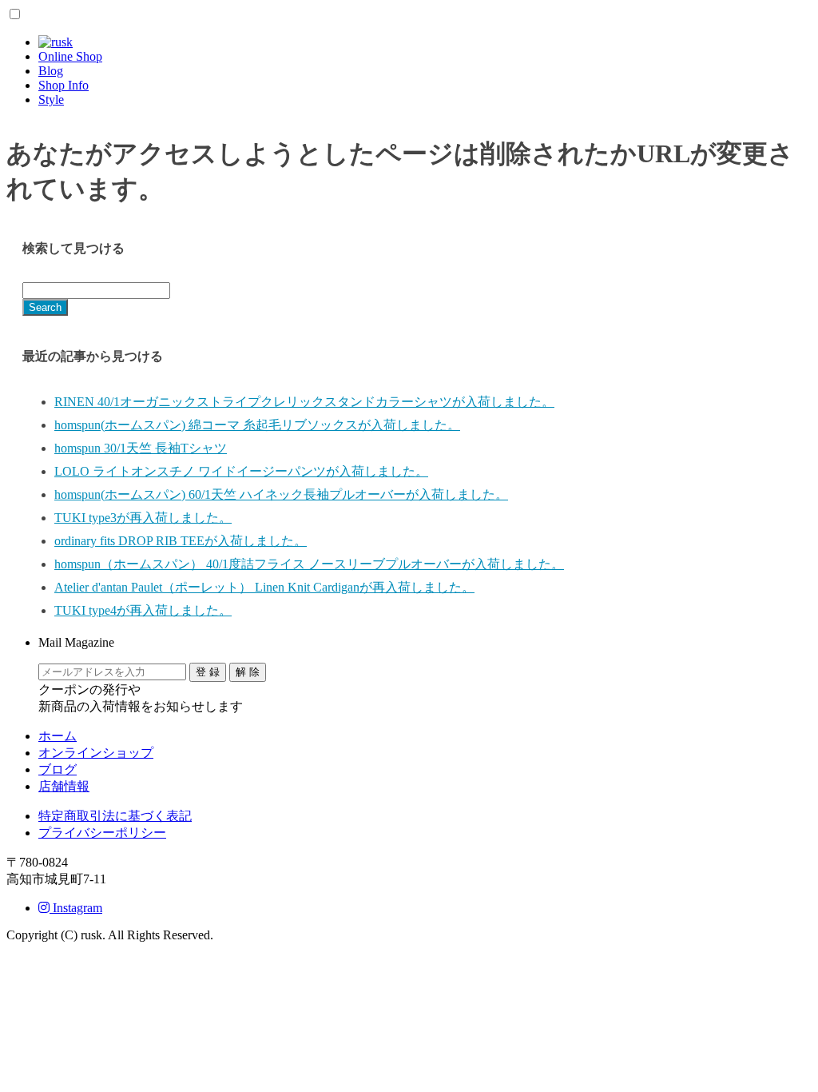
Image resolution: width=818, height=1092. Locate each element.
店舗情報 (63, 786)
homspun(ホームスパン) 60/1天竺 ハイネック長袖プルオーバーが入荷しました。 (281, 494)
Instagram (76, 908)
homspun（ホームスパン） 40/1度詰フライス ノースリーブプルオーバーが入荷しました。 (309, 564)
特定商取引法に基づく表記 (115, 816)
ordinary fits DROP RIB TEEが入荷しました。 (180, 541)
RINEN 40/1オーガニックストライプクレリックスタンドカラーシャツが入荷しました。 (304, 402)
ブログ (57, 769)
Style (51, 99)
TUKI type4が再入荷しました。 (143, 610)
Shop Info (63, 85)
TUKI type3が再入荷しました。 (143, 517)
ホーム (57, 736)
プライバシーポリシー (102, 832)
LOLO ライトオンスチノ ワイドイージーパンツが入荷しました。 (241, 471)
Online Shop (70, 56)
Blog (50, 71)
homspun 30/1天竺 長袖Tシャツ (140, 448)
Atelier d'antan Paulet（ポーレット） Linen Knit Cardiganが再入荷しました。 (264, 587)
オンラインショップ (95, 752)
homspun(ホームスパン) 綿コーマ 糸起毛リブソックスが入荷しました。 (257, 425)
